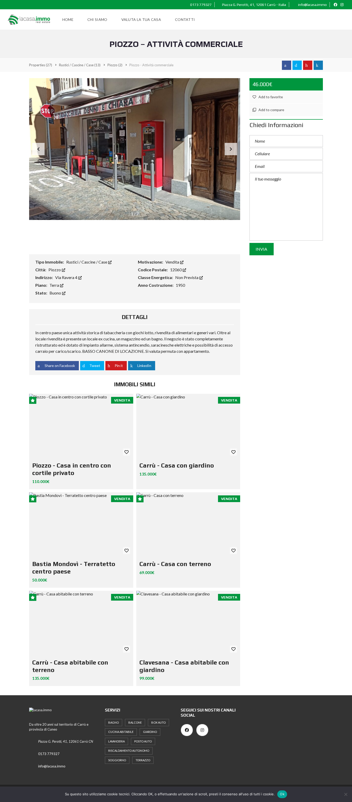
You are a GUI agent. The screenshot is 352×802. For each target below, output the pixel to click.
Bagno (113, 722)
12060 (176, 269)
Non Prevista (187, 277)
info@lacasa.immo (312, 5)
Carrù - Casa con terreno (175, 563)
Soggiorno (117, 760)
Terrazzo (143, 760)
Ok (282, 794)
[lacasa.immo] (29, 19)
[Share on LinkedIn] (318, 65)
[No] (345, 794)
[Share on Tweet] (297, 65)
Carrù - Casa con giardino (176, 465)
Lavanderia (116, 741)
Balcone (135, 722)
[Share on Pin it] (307, 65)
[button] (231, 149)
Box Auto (158, 722)
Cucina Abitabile (120, 731)
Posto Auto (143, 741)
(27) (40, 65)
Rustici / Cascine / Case (87, 261)
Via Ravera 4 (66, 277)
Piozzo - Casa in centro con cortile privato (71, 469)
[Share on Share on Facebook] (286, 65)
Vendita (172, 261)
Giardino (150, 731)
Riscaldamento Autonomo (128, 750)
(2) (114, 65)
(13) (79, 65)
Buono (55, 292)
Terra (54, 285)
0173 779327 (200, 5)
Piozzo (55, 269)
